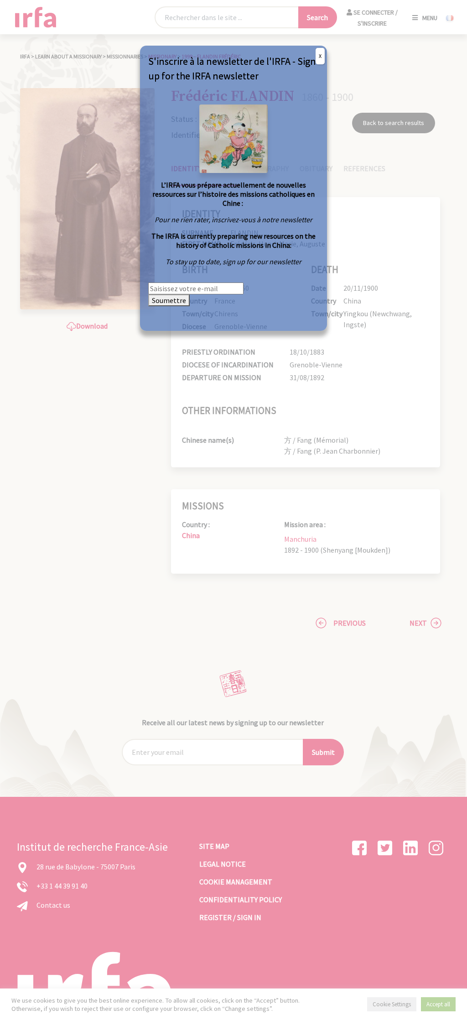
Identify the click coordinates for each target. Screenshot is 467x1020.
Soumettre (169, 300)
